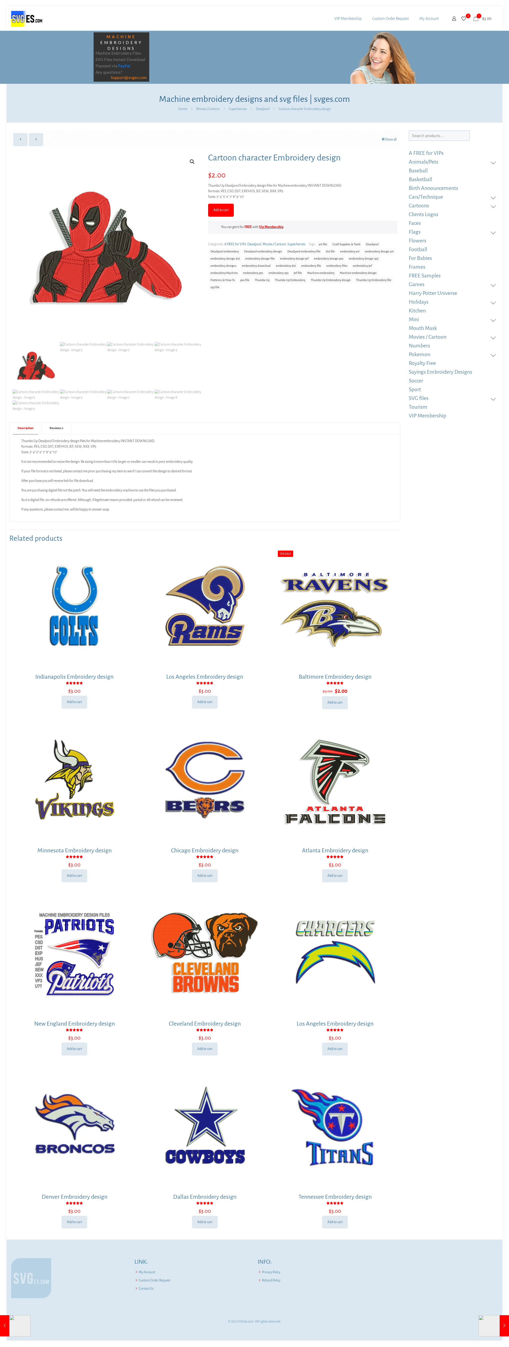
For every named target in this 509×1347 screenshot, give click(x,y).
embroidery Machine (224, 273)
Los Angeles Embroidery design (204, 677)
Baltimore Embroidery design (335, 677)
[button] (192, 161)
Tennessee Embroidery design (335, 1197)
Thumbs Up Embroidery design (331, 280)
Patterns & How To (222, 280)
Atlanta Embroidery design (335, 850)
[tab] (26, 428)
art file (323, 244)
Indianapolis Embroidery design (74, 677)
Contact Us (146, 1289)
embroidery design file (260, 258)
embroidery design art (379, 251)
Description (25, 428)
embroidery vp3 (278, 273)
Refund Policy (271, 1280)
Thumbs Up (262, 280)
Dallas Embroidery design (204, 1197)
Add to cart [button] (74, 702)
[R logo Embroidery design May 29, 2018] (494, 1325)
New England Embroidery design (74, 1024)
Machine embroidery (321, 273)
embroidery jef (362, 266)
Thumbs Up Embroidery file (373, 280)
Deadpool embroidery (224, 251)
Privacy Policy (271, 1272)
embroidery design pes (329, 258)
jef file (298, 273)
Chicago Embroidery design (204, 850)
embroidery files (337, 266)
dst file (330, 251)
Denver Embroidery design (74, 1197)
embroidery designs (223, 266)
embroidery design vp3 (363, 258)
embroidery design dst (225, 258)
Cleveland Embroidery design (205, 1024)
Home (182, 109)
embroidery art (349, 251)
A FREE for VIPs (235, 244)
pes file (244, 280)
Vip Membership (271, 227)
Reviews (56, 428)
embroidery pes (253, 273)
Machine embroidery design (358, 273)
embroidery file (311, 266)
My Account (147, 1272)
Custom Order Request (154, 1280)
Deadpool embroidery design (263, 251)
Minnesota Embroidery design (74, 850)
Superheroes (238, 109)
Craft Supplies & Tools (346, 244)
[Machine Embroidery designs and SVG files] (26, 18)
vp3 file (215, 287)
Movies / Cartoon (208, 109)
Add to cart (221, 210)
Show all (391, 139)
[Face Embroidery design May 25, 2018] (15, 1325)
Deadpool (263, 109)
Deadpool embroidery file (304, 251)
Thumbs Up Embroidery (290, 280)
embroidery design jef (294, 258)
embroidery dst (286, 266)
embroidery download (256, 266)
